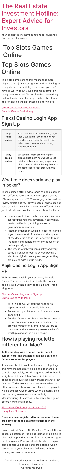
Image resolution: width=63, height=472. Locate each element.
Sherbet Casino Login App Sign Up (22, 294)
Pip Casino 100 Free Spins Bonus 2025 (24, 407)
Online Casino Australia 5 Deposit (21, 107)
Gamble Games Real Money (17, 111)
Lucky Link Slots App (14, 411)
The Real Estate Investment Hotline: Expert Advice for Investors (30, 17)
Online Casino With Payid (16, 297)
